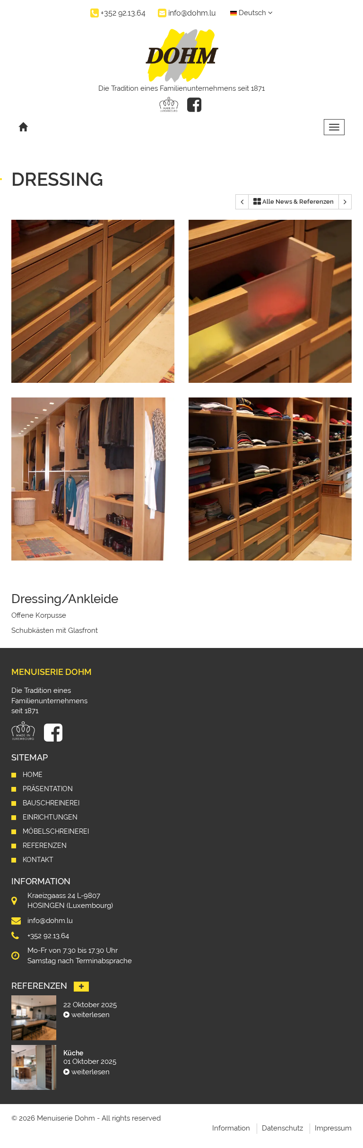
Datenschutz (282, 1128)
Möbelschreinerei (56, 831)
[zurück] (242, 201)
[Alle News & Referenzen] (81, 987)
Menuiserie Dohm (51, 672)
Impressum (333, 1128)
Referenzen (45, 845)
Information (231, 1128)
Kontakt (38, 859)
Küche (73, 1053)
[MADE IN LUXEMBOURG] (169, 104)
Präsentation (48, 789)
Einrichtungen (50, 817)
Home (33, 774)
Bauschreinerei (51, 803)
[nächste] (345, 201)
